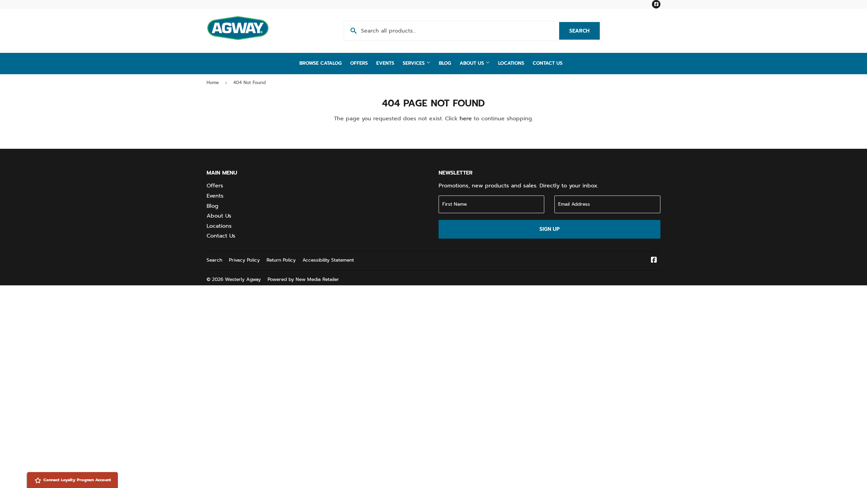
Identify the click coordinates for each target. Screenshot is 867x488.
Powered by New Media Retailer (303, 279)
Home (213, 82)
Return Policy (281, 260)
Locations (511, 63)
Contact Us (548, 63)
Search (584, 31)
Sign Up (549, 229)
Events (385, 63)
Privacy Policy (244, 260)
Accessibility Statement (328, 260)
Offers (359, 63)
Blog (445, 63)
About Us (473, 63)
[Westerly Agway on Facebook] (654, 261)
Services (414, 63)
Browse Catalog (320, 63)
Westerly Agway (243, 279)
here (466, 119)
